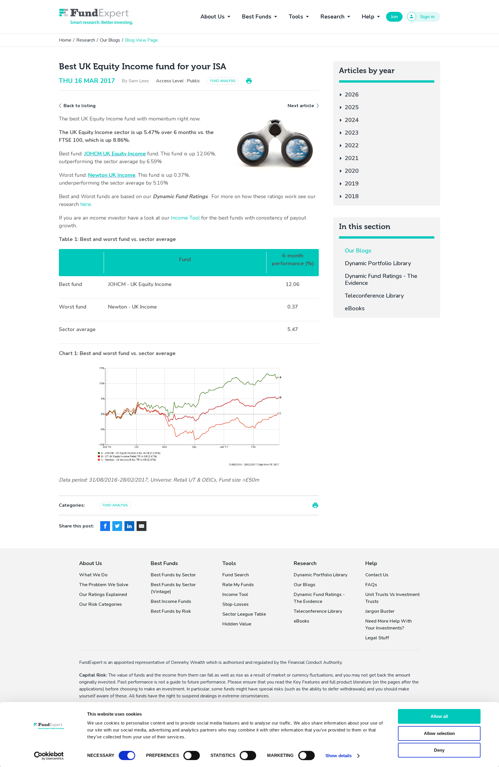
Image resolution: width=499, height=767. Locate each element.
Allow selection (439, 733)
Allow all (439, 716)
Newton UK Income (111, 175)
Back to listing (80, 106)
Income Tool (185, 217)
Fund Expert (96, 17)
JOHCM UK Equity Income (115, 153)
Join (394, 17)
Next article (301, 106)
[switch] (191, 755)
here (85, 204)
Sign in (427, 17)
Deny (439, 750)
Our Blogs (110, 40)
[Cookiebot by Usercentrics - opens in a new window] (49, 755)
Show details (338, 755)
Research (85, 40)
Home (65, 40)
